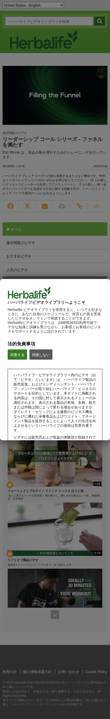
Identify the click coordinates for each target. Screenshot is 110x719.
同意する (17, 354)
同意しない (41, 354)
